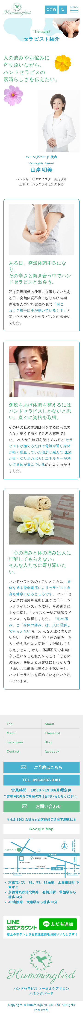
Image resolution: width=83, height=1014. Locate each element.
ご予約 (51, 9)
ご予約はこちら (48, 767)
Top (9, 724)
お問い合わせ (49, 806)
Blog (48, 742)
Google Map (41, 829)
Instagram (15, 742)
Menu (11, 733)
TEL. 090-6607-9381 (63, 10)
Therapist (52, 733)
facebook (52, 751)
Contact (13, 751)
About (49, 724)
